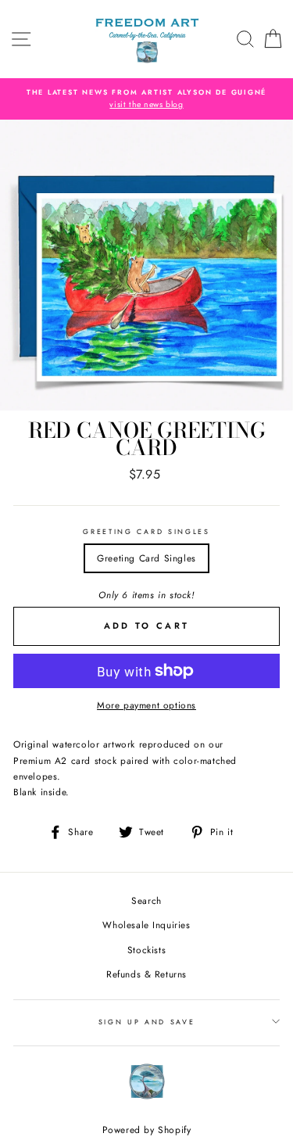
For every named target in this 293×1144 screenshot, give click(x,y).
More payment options (146, 705)
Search (146, 900)
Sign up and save (146, 1022)
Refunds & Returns (146, 974)
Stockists (146, 949)
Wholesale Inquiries (146, 924)
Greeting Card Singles (146, 531)
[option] (146, 99)
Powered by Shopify (146, 1130)
